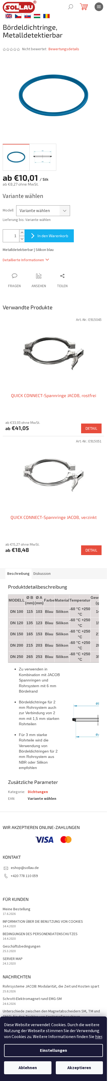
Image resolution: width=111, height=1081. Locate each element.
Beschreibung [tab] (18, 573)
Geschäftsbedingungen (21, 946)
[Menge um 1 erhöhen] (22, 233)
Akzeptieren (79, 1068)
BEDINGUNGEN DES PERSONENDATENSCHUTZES (40, 934)
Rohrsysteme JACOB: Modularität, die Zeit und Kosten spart (51, 986)
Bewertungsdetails (63, 49)
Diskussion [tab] (42, 573)
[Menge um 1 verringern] (22, 239)
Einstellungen (53, 1050)
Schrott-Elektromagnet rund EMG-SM (32, 999)
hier (98, 1037)
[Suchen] (70, 6)
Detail (91, 428)
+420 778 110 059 (24, 876)
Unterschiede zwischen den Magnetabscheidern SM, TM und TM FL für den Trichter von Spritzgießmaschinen (51, 1014)
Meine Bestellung (16, 909)
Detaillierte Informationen (23, 260)
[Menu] (98, 6)
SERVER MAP (13, 959)
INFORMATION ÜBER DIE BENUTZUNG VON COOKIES (43, 921)
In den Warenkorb (52, 235)
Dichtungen (38, 792)
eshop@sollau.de (25, 868)
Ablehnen (28, 1068)
